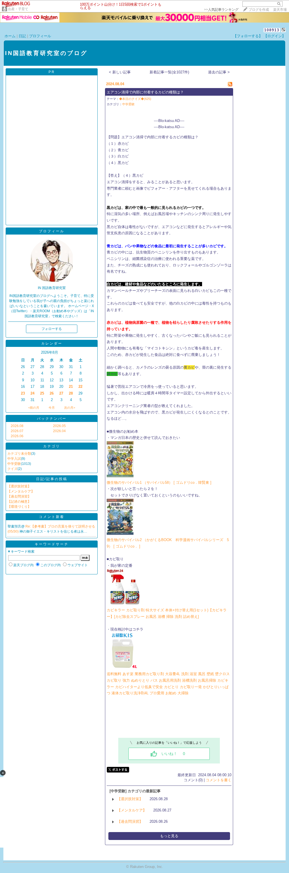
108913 (271, 30)
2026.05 (59, 426)
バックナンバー (52, 419)
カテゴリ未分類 (19, 454)
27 (61, 393)
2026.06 (17, 436)
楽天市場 (280, 10)
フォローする (51, 329)
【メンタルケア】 (20, 491)
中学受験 (14, 464)
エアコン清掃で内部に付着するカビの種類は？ (145, 92)
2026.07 (17, 431)
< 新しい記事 (120, 72)
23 (23, 393)
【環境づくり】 (19, 507)
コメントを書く (218, 780)
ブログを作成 (259, 10)
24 (32, 393)
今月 (52, 407)
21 (71, 386)
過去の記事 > (219, 72)
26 (52, 393)
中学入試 (14, 459)
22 (80, 386)
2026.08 (17, 426)
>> (221, 10)
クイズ (12, 469)
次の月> (69, 407)
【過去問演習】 (19, 496)
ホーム (10, 36)
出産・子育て (18, 9)
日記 (22, 36)
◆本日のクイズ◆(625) (135, 98)
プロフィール (40, 36)
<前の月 (33, 407)
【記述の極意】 (19, 502)
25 (42, 393)
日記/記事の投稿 (51, 479)
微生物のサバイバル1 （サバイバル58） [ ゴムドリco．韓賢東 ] (159, 482)
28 (71, 393)
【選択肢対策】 (19, 486)
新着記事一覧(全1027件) (169, 72)
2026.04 (59, 431)
